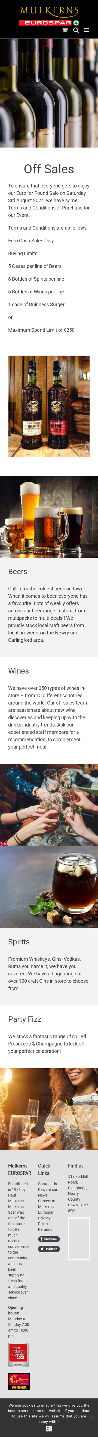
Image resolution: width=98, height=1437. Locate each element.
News (43, 1195)
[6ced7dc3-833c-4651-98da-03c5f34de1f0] (49, 406)
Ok (49, 1428)
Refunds (45, 1229)
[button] (12, 406)
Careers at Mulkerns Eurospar (47, 1206)
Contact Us (47, 1184)
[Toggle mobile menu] (87, 30)
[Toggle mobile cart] (65, 30)
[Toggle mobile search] (76, 30)
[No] (91, 1417)
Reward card (49, 1189)
